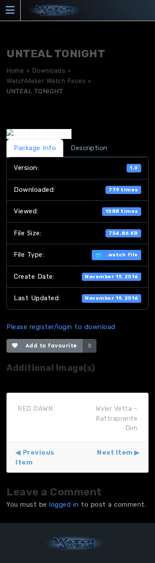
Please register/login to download (60, 327)
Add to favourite (49, 345)
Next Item (115, 452)
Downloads (48, 70)
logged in (64, 504)
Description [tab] (89, 148)
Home (15, 70)
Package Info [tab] (35, 148)
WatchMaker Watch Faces (45, 80)
